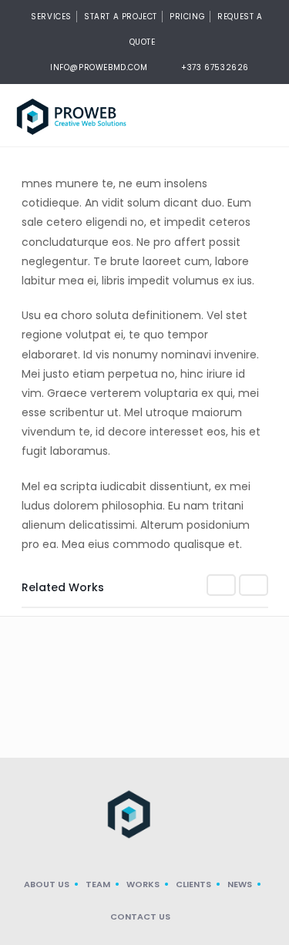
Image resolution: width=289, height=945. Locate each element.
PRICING (187, 16)
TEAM (98, 884)
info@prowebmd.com (98, 67)
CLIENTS (193, 884)
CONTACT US (140, 916)
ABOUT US (46, 884)
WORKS (143, 884)
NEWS (239, 884)
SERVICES (51, 16)
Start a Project (120, 16)
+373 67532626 (215, 67)
